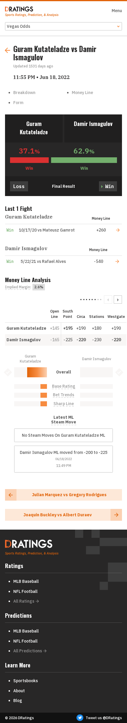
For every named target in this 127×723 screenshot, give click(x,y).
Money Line (82, 92)
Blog (17, 700)
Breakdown (24, 92)
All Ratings (23, 601)
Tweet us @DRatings (104, 718)
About (19, 690)
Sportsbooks (25, 680)
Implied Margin (17, 287)
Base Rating (63, 386)
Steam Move (63, 422)
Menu (117, 10)
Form (18, 102)
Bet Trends (63, 394)
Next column (118, 299)
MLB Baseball (26, 581)
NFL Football (25, 591)
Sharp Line (63, 403)
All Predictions (27, 651)
